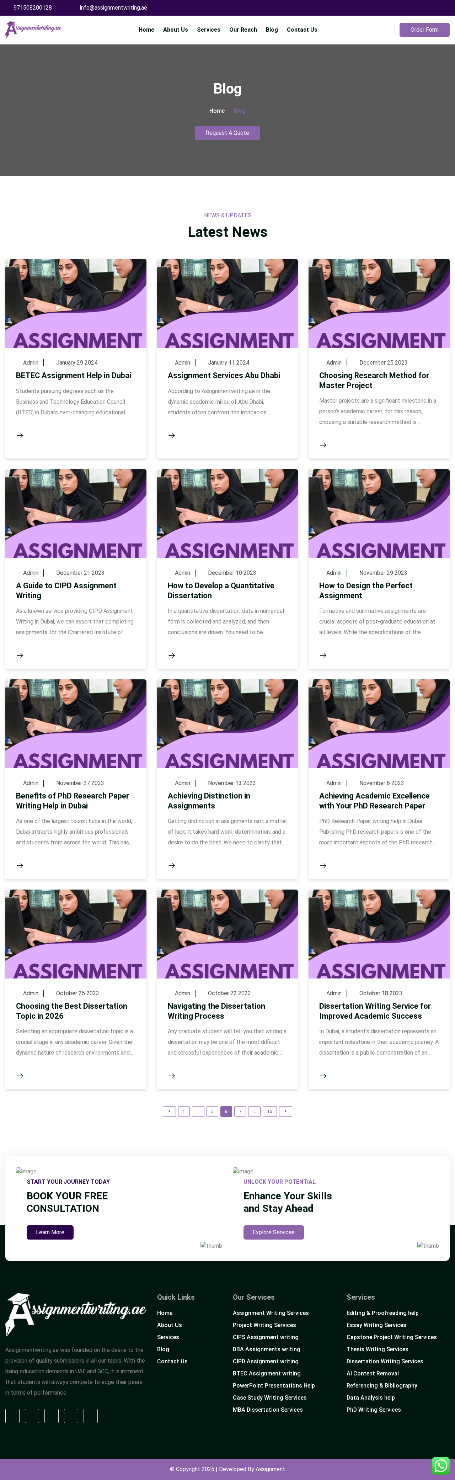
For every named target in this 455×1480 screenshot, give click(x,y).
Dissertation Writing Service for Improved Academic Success (375, 1011)
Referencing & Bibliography (382, 1385)
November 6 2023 (381, 783)
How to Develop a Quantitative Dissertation (221, 590)
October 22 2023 (229, 993)
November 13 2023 (232, 783)
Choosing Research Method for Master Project (374, 380)
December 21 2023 (80, 572)
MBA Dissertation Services (268, 1409)
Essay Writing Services (376, 1325)
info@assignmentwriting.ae (113, 7)
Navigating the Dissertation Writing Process (216, 1011)
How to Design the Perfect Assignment (366, 590)
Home (146, 29)
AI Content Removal (373, 1373)
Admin (30, 362)
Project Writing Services (264, 1325)
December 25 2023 (383, 362)
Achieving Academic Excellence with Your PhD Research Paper (374, 800)
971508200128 (33, 7)
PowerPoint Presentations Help (274, 1385)
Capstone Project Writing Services (392, 1337)
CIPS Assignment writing (266, 1337)
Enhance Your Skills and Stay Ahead (287, 1202)
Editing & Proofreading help (383, 1313)
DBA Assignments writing (266, 1349)
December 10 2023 (232, 572)
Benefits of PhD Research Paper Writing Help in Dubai (72, 800)
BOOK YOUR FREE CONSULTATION (67, 1202)
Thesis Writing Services (377, 1349)
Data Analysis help (371, 1397)
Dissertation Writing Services (385, 1361)
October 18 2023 (380, 993)
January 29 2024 (76, 362)
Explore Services (274, 1232)
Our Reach (243, 29)
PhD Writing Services (374, 1409)
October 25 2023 (77, 993)
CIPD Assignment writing (266, 1361)
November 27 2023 (80, 783)
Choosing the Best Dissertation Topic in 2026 (71, 1011)
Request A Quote (227, 132)
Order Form (425, 29)
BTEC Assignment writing (267, 1373)
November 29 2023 (383, 572)
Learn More (50, 1232)
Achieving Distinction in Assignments (209, 800)
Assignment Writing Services (271, 1313)
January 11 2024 (228, 362)
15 (272, 1110)
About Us (175, 29)
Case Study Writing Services (270, 1397)
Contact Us (302, 29)
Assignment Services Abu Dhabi (224, 375)
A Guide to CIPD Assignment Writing (66, 590)
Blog (272, 29)
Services (208, 29)
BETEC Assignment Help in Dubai (73, 375)
